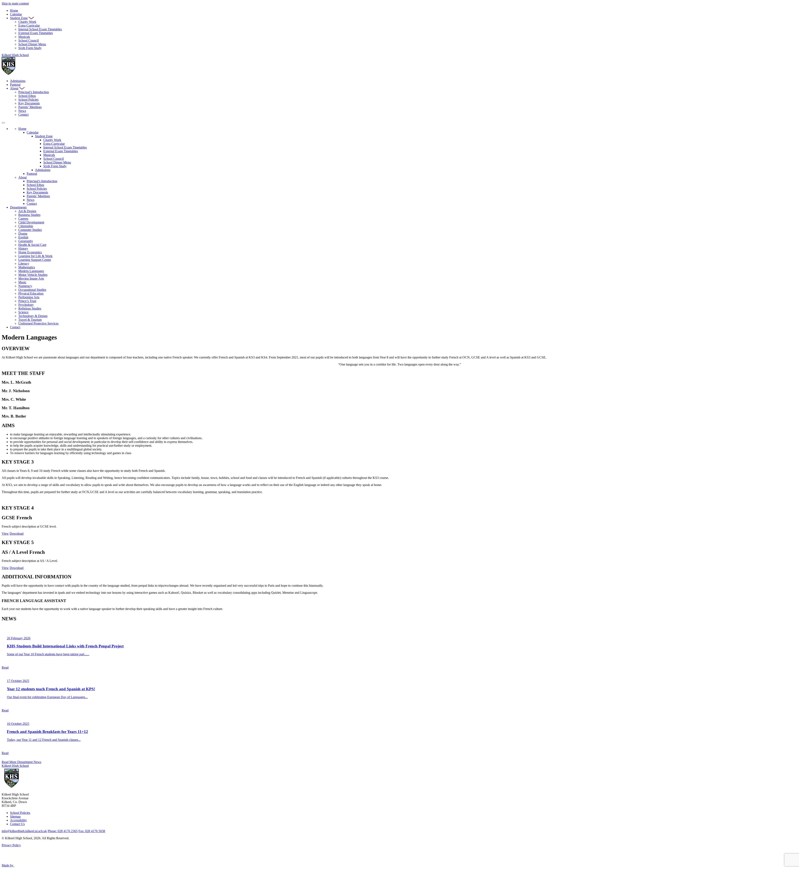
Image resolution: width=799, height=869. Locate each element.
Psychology (26, 304)
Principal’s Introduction (33, 92)
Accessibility (18, 820)
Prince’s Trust (27, 301)
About (14, 88)
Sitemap (15, 816)
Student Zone (19, 18)
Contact (23, 114)
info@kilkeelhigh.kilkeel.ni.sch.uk (24, 831)
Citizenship (25, 226)
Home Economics (30, 252)
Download (17, 533)
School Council (28, 40)
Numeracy (25, 286)
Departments (18, 207)
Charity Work (27, 22)
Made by (8, 865)
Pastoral (15, 84)
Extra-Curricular (29, 25)
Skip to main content (15, 3)
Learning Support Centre (34, 260)
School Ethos (27, 96)
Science (23, 312)
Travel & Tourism (30, 319)
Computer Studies (30, 230)
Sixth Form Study (30, 48)
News (22, 111)
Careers (23, 218)
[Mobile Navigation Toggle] (3, 122)
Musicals (24, 36)
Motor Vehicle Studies (32, 274)
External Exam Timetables (35, 33)
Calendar (16, 14)
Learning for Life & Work (35, 256)
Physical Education (30, 293)
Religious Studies (29, 308)
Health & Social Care (32, 245)
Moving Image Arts (31, 278)
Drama (22, 233)
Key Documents (29, 103)
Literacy (23, 263)
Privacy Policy (11, 845)
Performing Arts (28, 297)
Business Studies (29, 215)
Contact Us (17, 824)
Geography (25, 241)
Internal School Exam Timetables (40, 29)
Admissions (17, 81)
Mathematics (26, 267)
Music (22, 282)
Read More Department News (21, 762)
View (5, 533)
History (23, 248)
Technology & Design (32, 316)
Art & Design (27, 211)
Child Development (31, 222)
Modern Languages (31, 271)
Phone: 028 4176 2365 (63, 831)
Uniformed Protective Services (38, 323)
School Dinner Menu (32, 44)
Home (14, 10)
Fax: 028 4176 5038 (91, 831)
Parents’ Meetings (30, 107)
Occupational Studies (32, 289)
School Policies (28, 99)
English (23, 237)
